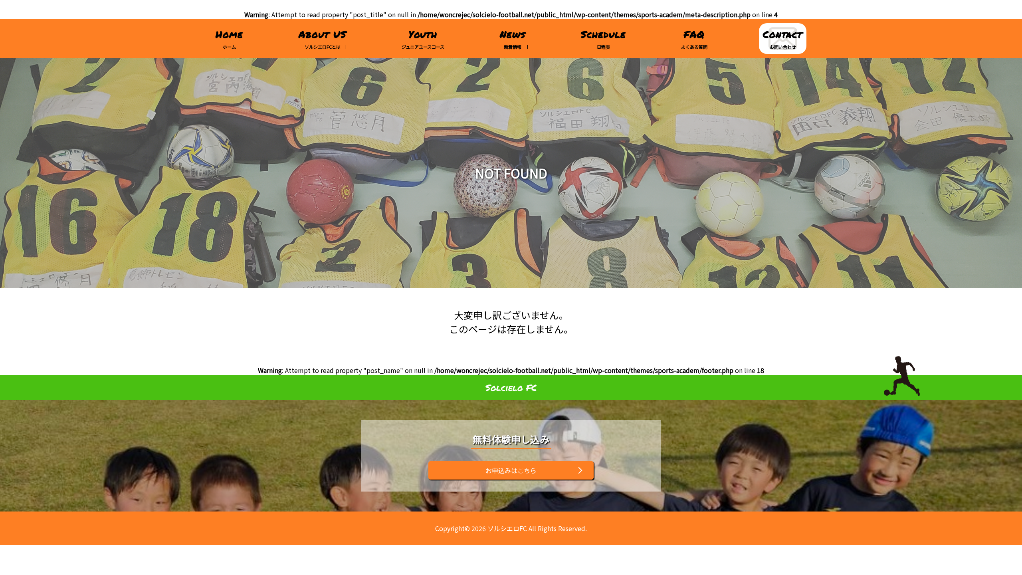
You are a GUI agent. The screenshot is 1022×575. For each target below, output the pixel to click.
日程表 (603, 38)
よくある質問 (694, 38)
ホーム (229, 38)
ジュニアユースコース (423, 38)
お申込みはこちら (511, 470)
